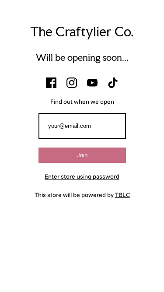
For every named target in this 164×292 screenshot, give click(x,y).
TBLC (122, 195)
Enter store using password (82, 176)
